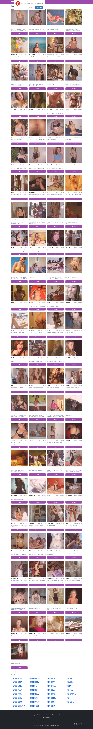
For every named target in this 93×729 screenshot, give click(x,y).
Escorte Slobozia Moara (70, 679)
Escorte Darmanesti (35, 678)
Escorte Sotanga (68, 681)
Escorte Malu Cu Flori (35, 702)
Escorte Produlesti (52, 695)
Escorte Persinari (52, 687)
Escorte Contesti (17, 699)
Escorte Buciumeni (18, 689)
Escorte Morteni (51, 679)
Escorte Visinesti (69, 698)
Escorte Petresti (51, 689)
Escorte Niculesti (51, 682)
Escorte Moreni (34, 707)
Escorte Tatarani (68, 685)
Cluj (50, 1)
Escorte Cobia (17, 695)
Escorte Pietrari (51, 690)
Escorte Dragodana (35, 682)
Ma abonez (39, 7)
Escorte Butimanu (18, 691)
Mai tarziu (31, 7)
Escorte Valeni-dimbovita (70, 694)
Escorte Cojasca (17, 697)
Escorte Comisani (18, 698)
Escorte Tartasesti (69, 683)
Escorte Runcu (51, 706)
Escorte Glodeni (34, 689)
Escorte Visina (68, 697)
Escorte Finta (34, 686)
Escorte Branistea (18, 686)
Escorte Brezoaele (18, 687)
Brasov (61, 1)
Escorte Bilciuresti (18, 683)
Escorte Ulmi (68, 689)
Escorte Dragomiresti (35, 683)
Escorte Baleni (17, 679)
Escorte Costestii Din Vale (19, 705)
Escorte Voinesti (68, 701)
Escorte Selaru (68, 678)
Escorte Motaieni (51, 681)
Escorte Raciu (51, 701)
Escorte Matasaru (35, 705)
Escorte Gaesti (34, 687)
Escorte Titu (67, 686)
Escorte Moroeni (51, 678)
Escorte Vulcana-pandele (70, 703)
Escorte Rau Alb (51, 703)
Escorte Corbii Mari (18, 701)
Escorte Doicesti (34, 681)
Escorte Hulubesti (35, 694)
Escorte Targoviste (69, 682)
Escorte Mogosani (35, 706)
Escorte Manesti (34, 703)
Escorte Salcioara (52, 707)
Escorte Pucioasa (52, 698)
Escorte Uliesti (68, 687)
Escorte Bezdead (17, 682)
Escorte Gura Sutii (35, 693)
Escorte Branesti (17, 685)
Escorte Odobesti (52, 686)
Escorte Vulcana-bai (69, 702)
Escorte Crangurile (18, 706)
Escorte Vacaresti (69, 690)
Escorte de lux (60, 723)
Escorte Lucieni (34, 698)
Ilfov (65, 1)
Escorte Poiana (51, 693)
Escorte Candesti (17, 693)
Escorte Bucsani (17, 690)
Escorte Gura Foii (35, 690)
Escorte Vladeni (68, 699)
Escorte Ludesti (34, 699)
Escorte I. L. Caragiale (35, 695)
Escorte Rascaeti (51, 702)
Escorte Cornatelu (18, 702)
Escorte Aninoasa (18, 678)
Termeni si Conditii (52, 723)
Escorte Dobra (34, 679)
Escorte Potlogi (51, 694)
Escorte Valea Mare (69, 693)
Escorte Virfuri (68, 695)
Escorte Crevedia (17, 707)
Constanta (55, 1)
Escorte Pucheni (51, 697)
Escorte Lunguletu (35, 701)
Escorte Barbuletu (18, 681)
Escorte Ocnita (51, 685)
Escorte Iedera (34, 697)
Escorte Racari (51, 699)
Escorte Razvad (51, 705)
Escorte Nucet (51, 683)
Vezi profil (19, 33)
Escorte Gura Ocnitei (35, 691)
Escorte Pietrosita (52, 691)
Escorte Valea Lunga (69, 691)
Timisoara (46, 1)
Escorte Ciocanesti (18, 694)
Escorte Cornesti (17, 703)
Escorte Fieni (34, 685)
